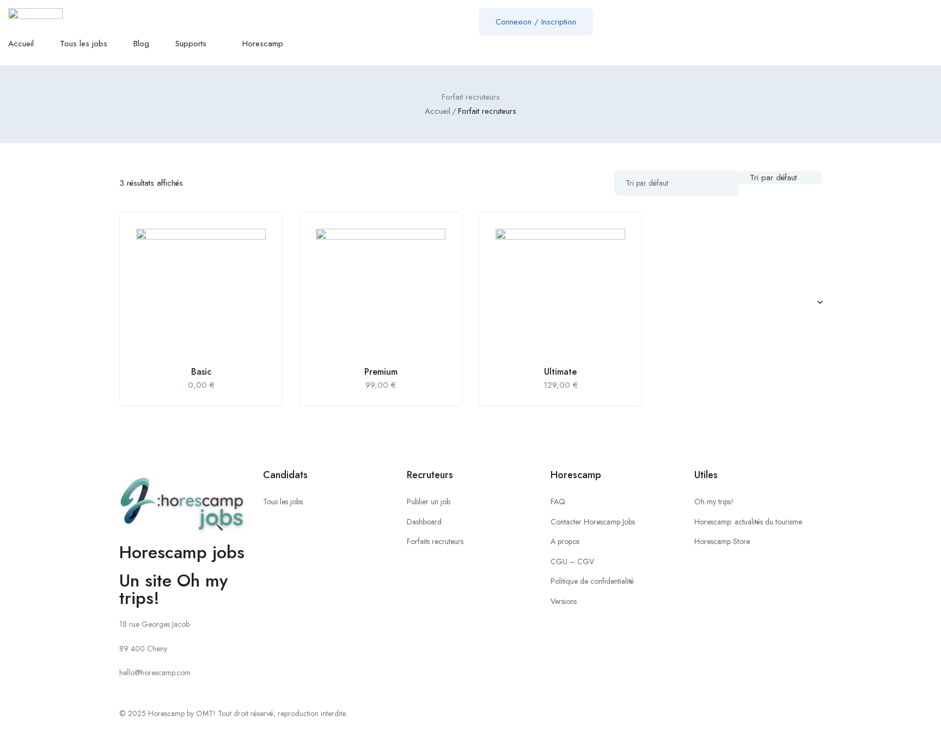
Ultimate (560, 371)
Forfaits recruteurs (435, 541)
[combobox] (780, 177)
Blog (141, 44)
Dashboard (424, 521)
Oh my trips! (714, 501)
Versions (564, 601)
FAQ (558, 501)
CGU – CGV (572, 561)
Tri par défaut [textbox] (773, 178)
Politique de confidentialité (592, 581)
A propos (565, 541)
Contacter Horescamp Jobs (593, 521)
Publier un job (428, 501)
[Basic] (201, 293)
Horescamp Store (722, 541)
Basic (201, 371)
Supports (192, 44)
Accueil (21, 44)
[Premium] (380, 293)
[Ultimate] (560, 293)
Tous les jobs (83, 44)
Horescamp (262, 44)
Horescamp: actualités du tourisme (748, 521)
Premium (381, 371)
